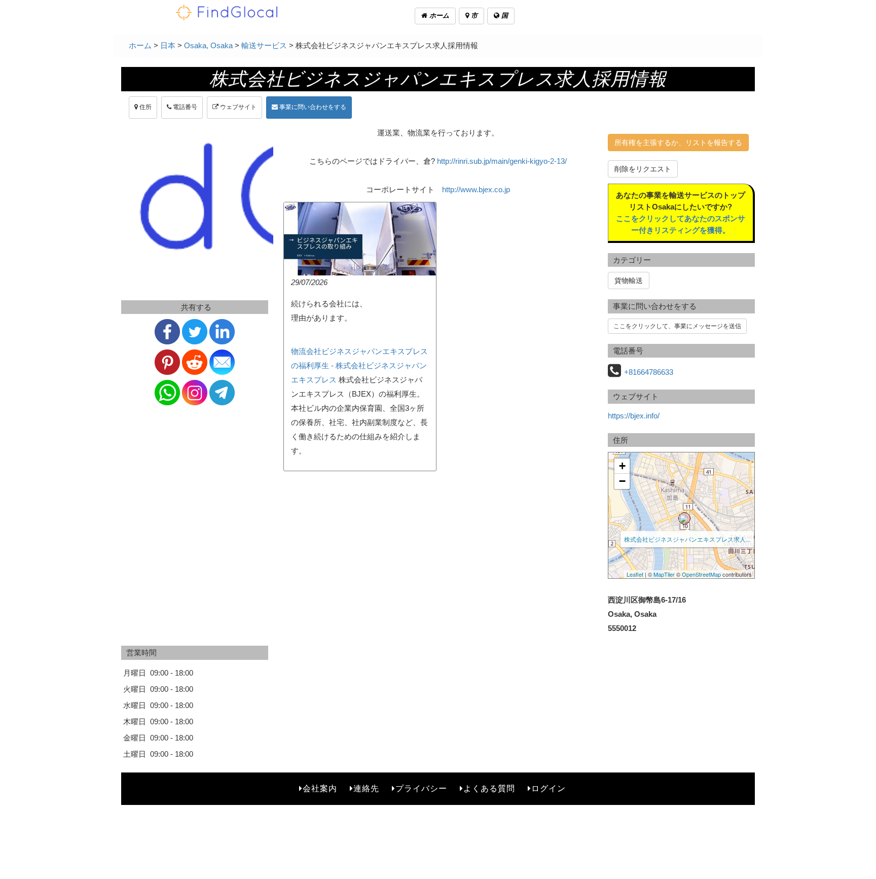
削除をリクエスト (642, 169)
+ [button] (622, 466)
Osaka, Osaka (208, 45)
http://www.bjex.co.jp (476, 189)
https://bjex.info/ (634, 415)
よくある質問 (489, 788)
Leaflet (635, 574)
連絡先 (366, 788)
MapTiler (664, 574)
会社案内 (320, 788)
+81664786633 (648, 372)
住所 (145, 107)
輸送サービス (264, 45)
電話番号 (184, 107)
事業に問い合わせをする (312, 107)
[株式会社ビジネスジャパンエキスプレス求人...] (684, 518)
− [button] (622, 481)
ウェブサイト (237, 107)
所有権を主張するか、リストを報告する (678, 142)
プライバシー (421, 788)
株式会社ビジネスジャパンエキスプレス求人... (687, 539)
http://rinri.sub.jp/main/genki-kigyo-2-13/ (502, 161)
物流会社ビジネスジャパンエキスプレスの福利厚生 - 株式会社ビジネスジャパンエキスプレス (359, 365)
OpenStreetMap (701, 574)
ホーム (438, 15)
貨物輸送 (628, 280)
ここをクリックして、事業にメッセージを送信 (677, 326)
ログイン (548, 788)
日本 (167, 45)
